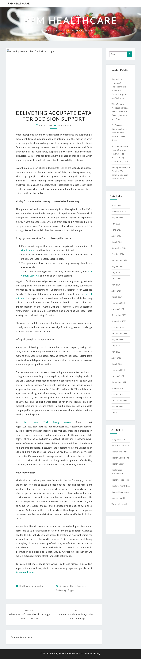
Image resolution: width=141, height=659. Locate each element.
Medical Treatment (121, 492)
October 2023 (118, 327)
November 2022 (119, 388)
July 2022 (116, 412)
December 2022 (119, 382)
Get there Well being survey (47, 422)
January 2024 (118, 309)
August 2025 (117, 217)
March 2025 (117, 242)
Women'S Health (120, 504)
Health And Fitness (120, 451)
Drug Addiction (118, 439)
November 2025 (119, 211)
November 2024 (119, 248)
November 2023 (119, 321)
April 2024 (116, 290)
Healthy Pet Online (121, 485)
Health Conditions (120, 457)
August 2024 (117, 266)
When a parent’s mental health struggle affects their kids (29, 614)
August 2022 (117, 406)
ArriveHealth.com (25, 572)
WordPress (77, 653)
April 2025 (116, 235)
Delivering (61, 590)
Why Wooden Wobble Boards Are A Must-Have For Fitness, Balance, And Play (120, 111)
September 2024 (119, 260)
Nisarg (96, 653)
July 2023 (116, 345)
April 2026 (116, 205)
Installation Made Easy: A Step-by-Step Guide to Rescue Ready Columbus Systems (120, 154)
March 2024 (117, 296)
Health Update (118, 463)
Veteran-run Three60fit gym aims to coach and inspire (78, 614)
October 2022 (118, 394)
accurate (64, 586)
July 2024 (116, 272)
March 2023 (117, 363)
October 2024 (118, 254)
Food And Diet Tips (120, 445)
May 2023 (116, 351)
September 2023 (119, 333)
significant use (28, 250)
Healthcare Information (31, 586)
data (72, 586)
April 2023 (116, 357)
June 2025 (116, 229)
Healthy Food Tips (120, 479)
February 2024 (118, 302)
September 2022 (119, 400)
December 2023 (119, 315)
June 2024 (116, 278)
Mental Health (118, 498)
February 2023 (118, 370)
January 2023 (118, 376)
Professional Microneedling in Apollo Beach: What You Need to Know (120, 133)
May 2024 (116, 284)
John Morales (64, 125)
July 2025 (116, 223)
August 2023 (117, 339)
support (72, 590)
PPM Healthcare (19, 3)
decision (81, 586)
